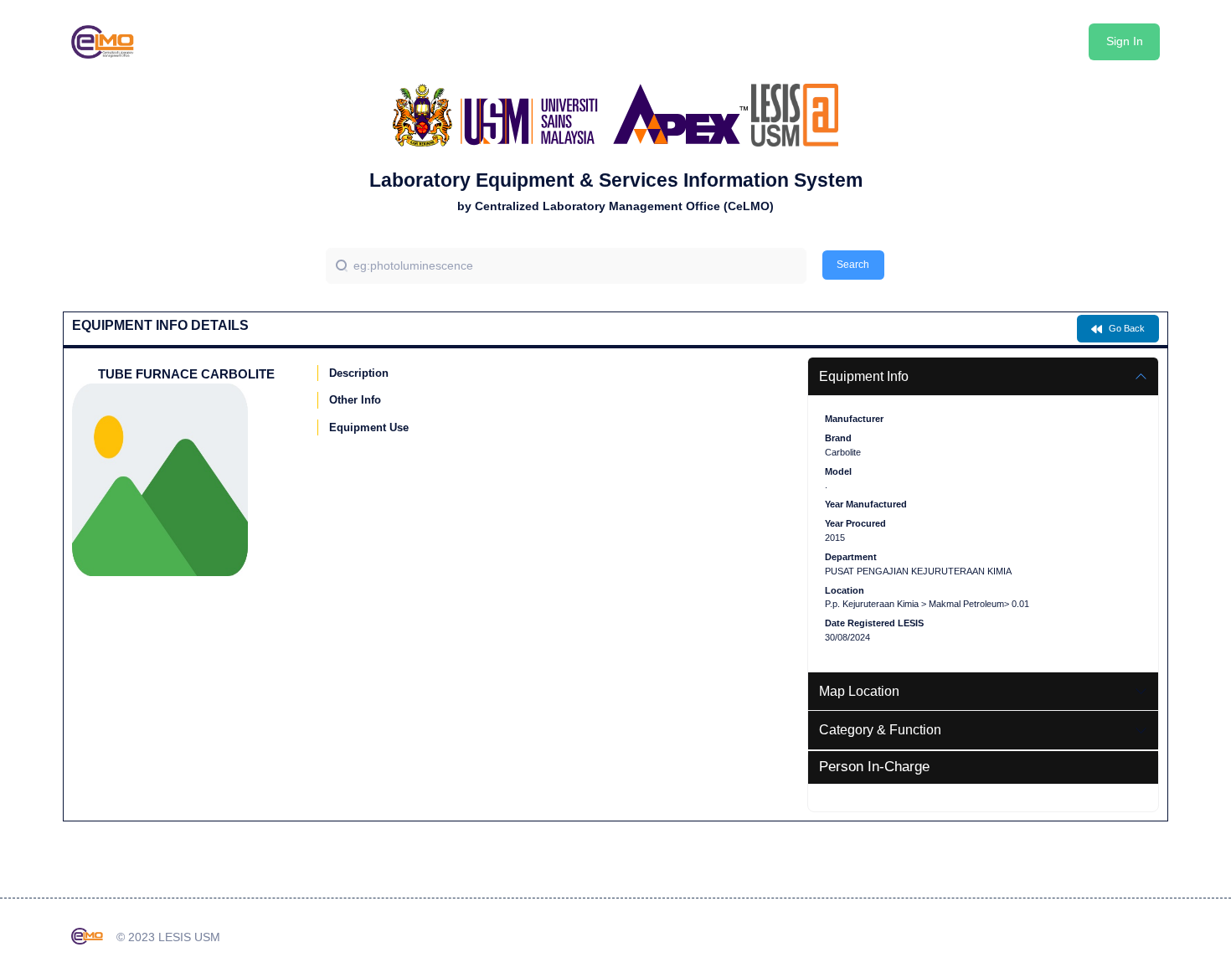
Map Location (859, 690)
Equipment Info (864, 376)
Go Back (1125, 328)
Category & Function (880, 729)
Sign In (1124, 41)
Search (853, 264)
